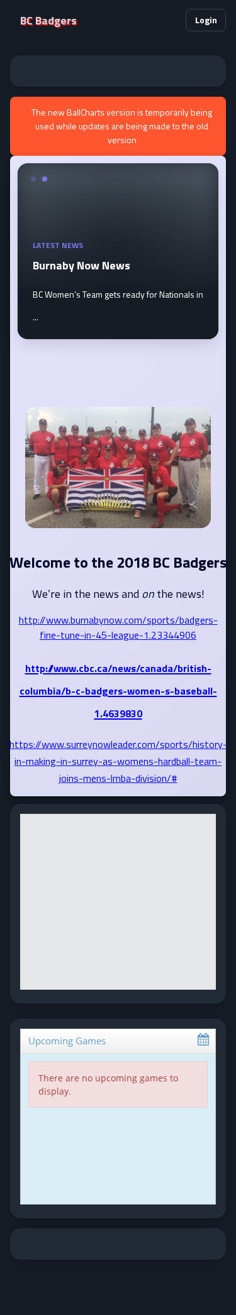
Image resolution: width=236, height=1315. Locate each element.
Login (206, 19)
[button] (170, 20)
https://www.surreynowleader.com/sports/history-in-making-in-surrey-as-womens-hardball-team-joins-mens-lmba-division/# (118, 761)
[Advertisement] (118, 71)
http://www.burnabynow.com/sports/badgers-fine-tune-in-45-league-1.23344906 (118, 627)
